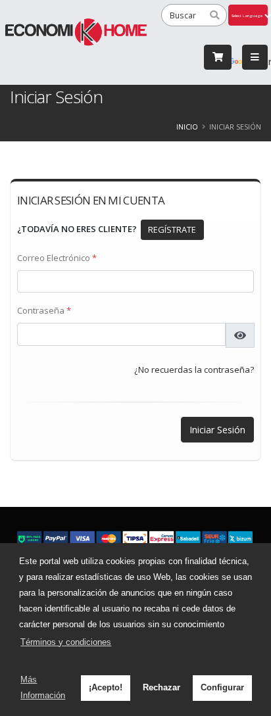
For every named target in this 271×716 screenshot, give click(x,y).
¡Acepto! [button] (105, 687)
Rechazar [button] (161, 687)
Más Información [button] (42, 687)
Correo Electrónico (57, 258)
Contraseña (44, 310)
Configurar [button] (222, 687)
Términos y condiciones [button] (65, 642)
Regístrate (172, 229)
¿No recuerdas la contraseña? (194, 369)
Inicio (187, 126)
